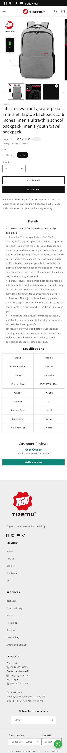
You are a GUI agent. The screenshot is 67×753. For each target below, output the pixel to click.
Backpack (11, 600)
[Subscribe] (52, 720)
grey (22, 154)
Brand (10, 551)
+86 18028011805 (19, 683)
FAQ (9, 580)
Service (10, 558)
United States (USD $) (22, 741)
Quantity (6, 162)
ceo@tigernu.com (19, 675)
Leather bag (13, 637)
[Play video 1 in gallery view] (51, 92)
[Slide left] (3, 92)
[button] (4, 11)
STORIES (11, 565)
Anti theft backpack (17, 644)
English (48, 741)
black (10, 155)
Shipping (5, 144)
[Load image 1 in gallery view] (16, 92)
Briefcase (11, 630)
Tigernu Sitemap (52, 751)
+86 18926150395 (18, 667)
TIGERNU (17, 751)
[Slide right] (63, 92)
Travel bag (12, 622)
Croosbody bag (14, 608)
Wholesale (12, 573)
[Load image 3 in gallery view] (33, 92)
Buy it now (33, 189)
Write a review (33, 462)
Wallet (10, 615)
